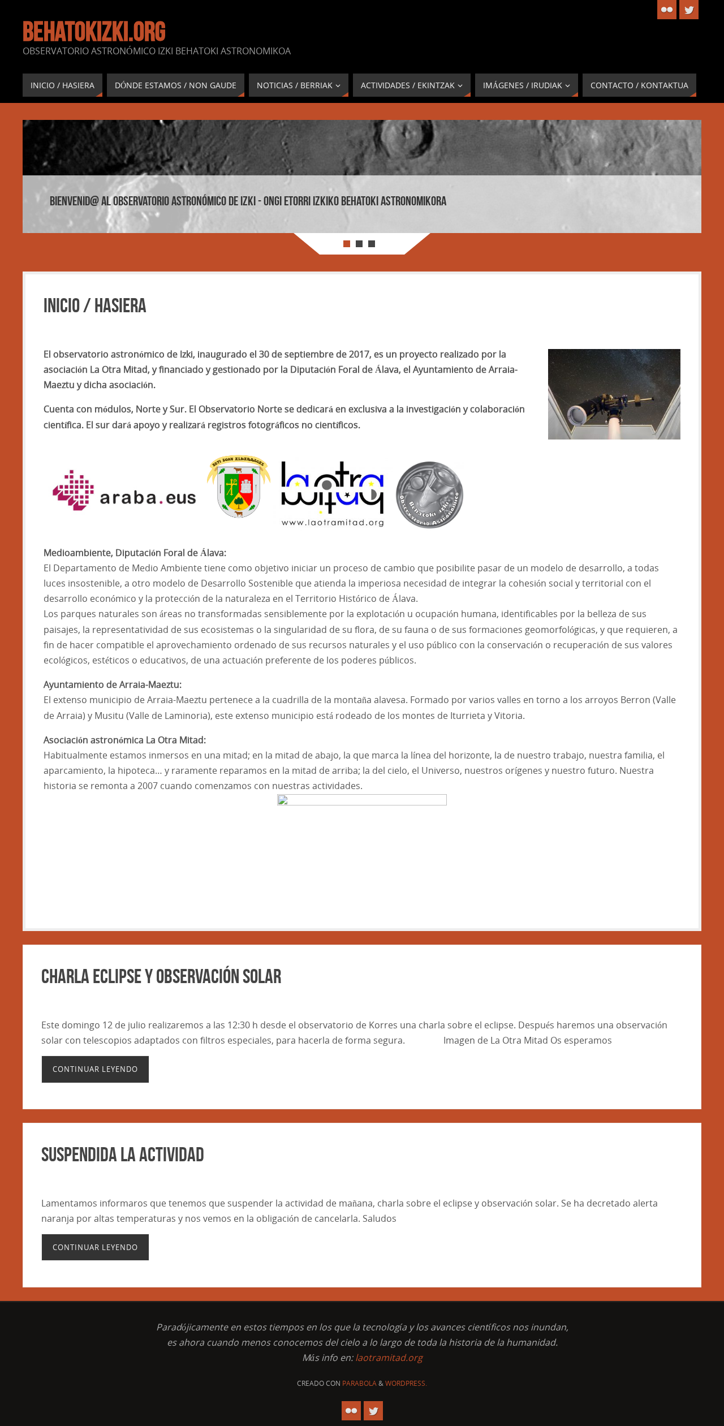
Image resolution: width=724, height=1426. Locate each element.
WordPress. (406, 1383)
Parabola (359, 1383)
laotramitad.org (389, 1357)
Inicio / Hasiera (95, 305)
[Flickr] (666, 9)
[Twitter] (689, 9)
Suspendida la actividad (122, 1154)
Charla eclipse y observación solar (161, 976)
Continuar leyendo (95, 1069)
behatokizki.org (94, 32)
